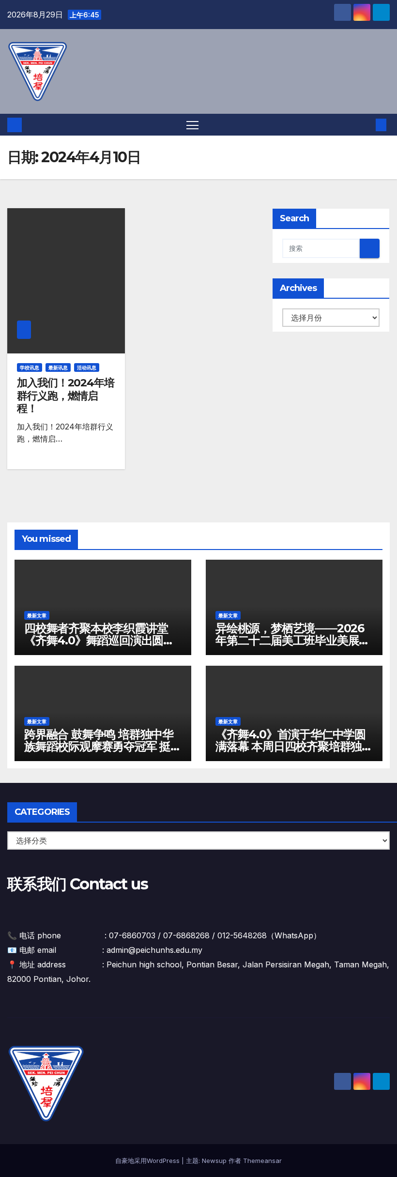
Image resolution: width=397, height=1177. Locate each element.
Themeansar (262, 1160)
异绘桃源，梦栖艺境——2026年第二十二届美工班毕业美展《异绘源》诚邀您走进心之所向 (292, 640)
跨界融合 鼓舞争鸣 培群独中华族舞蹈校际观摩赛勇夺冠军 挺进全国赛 (103, 746)
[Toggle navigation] (192, 124)
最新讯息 (58, 367)
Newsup (214, 1160)
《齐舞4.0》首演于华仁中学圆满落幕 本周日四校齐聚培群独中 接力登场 (294, 746)
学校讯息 (29, 367)
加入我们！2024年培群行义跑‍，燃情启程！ (65, 395)
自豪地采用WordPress (148, 1160)
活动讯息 (86, 367)
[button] (365, 125)
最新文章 (36, 615)
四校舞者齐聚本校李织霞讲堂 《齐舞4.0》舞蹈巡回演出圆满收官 (99, 640)
